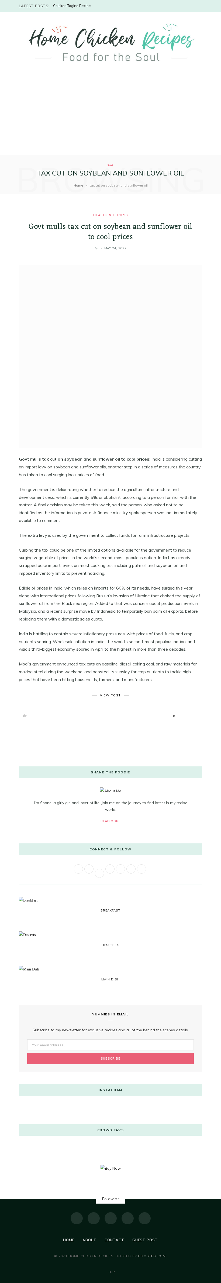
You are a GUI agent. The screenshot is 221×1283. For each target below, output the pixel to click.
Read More (111, 821)
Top (111, 1272)
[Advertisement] (110, 114)
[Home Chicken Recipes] (110, 42)
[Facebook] (77, 1218)
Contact (114, 1240)
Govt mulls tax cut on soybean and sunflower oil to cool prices (110, 232)
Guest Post (145, 1240)
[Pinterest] (128, 1218)
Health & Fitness (110, 215)
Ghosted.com (152, 1256)
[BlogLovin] (145, 1218)
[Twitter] (94, 1218)
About (89, 1240)
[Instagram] (111, 1218)
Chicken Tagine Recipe (72, 5)
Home (78, 185)
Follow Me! (111, 1198)
